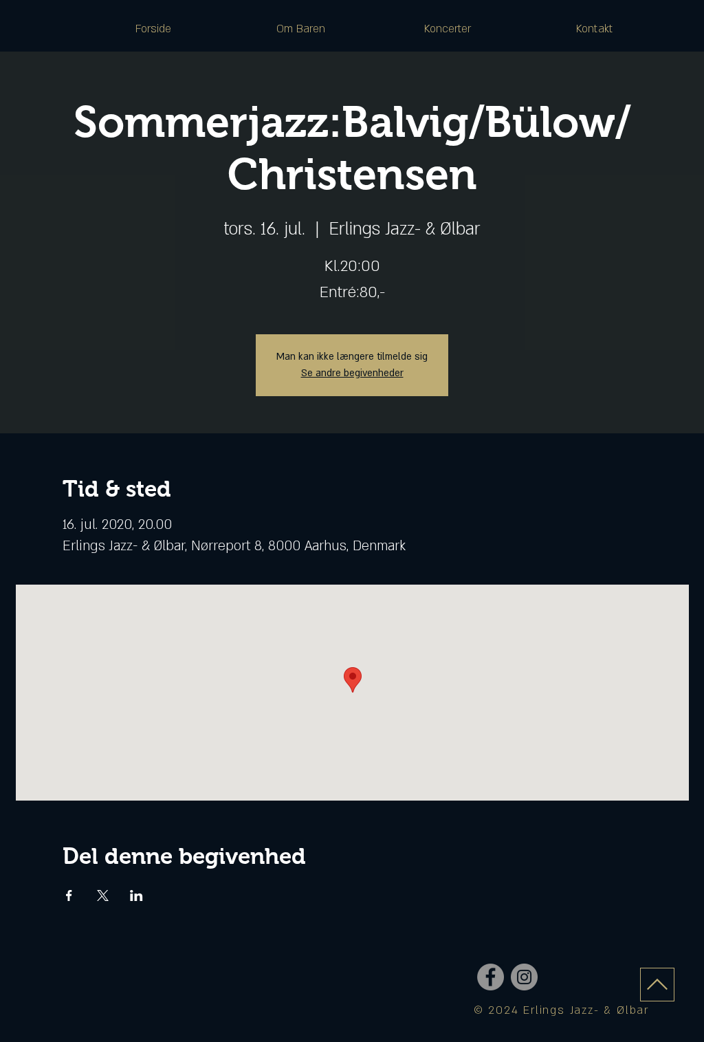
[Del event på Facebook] (69, 895)
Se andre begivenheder (352, 373)
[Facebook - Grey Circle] (490, 977)
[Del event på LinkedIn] (136, 895)
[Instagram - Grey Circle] (524, 977)
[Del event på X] (102, 895)
